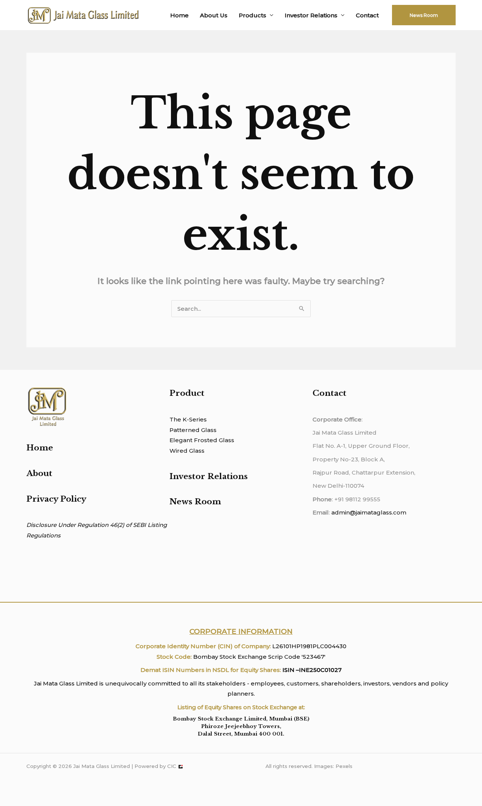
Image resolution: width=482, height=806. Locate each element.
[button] (424, 15)
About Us (213, 15)
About (39, 473)
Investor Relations (311, 15)
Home (179, 15)
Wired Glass (186, 450)
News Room (195, 502)
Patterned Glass (193, 430)
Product (186, 393)
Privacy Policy (56, 499)
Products (252, 15)
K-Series (194, 419)
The (175, 419)
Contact (367, 15)
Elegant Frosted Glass (201, 440)
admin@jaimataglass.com (368, 512)
